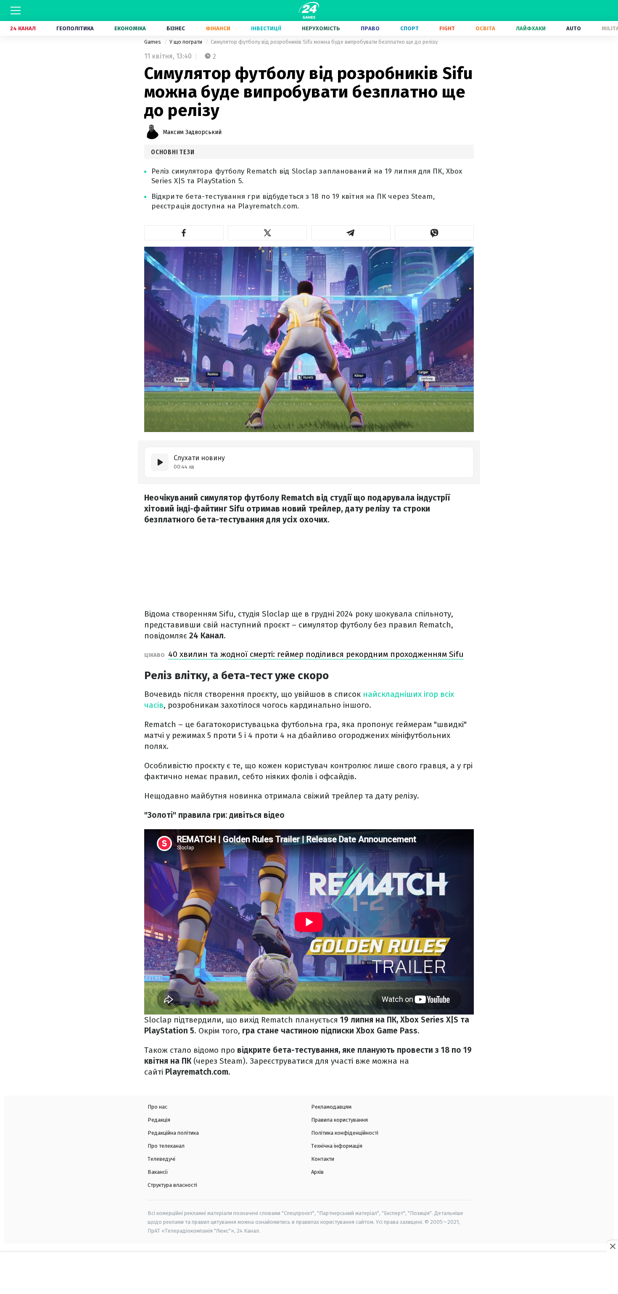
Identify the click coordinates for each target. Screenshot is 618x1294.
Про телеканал (166, 1146)
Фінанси (218, 28)
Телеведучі (161, 1159)
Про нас (157, 1107)
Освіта (485, 28)
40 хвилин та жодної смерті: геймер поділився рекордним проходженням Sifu (316, 654)
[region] (309, 1273)
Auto (573, 28)
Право (370, 28)
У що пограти (186, 42)
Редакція (159, 1120)
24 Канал (23, 28)
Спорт (409, 28)
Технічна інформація (336, 1146)
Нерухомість (321, 28)
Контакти (322, 1159)
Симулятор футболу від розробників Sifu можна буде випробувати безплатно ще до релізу (324, 42)
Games (153, 42)
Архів (317, 1172)
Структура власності (172, 1185)
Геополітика (75, 28)
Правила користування (339, 1120)
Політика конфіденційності (344, 1133)
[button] (184, 232)
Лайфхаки (531, 28)
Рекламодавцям (331, 1107)
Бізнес (175, 28)
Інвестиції (266, 28)
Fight (447, 28)
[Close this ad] (612, 1246)
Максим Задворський (192, 132)
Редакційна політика (173, 1133)
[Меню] (16, 10)
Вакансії (158, 1172)
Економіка (130, 28)
